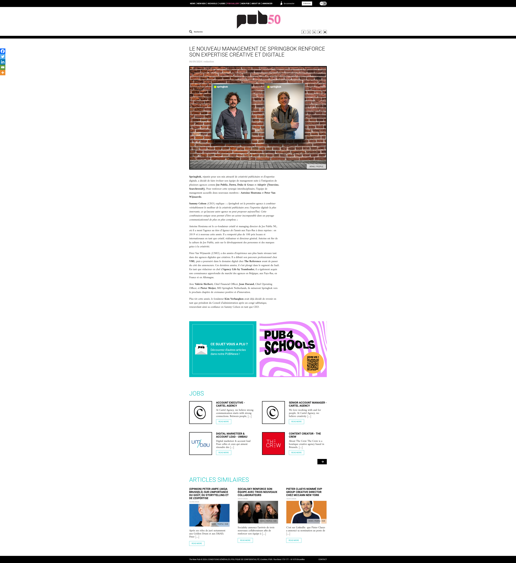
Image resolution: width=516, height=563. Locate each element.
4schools (212, 3)
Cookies (264, 559)
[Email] (2, 67)
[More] (2, 72)
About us (255, 3)
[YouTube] (325, 32)
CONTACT (322, 559)
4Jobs (222, 3)
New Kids (201, 3)
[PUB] (259, 22)
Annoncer (267, 3)
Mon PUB (245, 3)
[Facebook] (303, 32)
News (192, 3)
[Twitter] (319, 32)
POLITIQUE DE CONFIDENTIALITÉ (245, 559)
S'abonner (307, 3)
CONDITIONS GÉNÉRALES (219, 559)
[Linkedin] (2, 62)
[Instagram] (309, 32)
